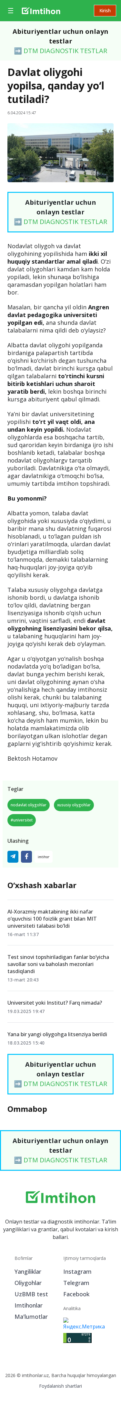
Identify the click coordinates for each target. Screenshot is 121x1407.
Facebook (76, 1294)
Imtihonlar (29, 1305)
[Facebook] (26, 857)
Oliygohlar (28, 1283)
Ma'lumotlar (31, 1316)
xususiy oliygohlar (74, 805)
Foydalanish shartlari (60, 1386)
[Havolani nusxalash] (44, 857)
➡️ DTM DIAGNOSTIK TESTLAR (60, 50)
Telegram (76, 1283)
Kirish (105, 10)
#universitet (22, 820)
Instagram (77, 1271)
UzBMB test (31, 1294)
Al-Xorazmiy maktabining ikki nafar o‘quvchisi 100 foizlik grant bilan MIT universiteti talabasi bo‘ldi (52, 918)
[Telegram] (12, 857)
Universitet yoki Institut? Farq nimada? (54, 1002)
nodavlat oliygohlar (28, 805)
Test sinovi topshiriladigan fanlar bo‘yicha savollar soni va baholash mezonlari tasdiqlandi (58, 964)
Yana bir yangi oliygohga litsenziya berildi (57, 1034)
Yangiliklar (28, 1271)
